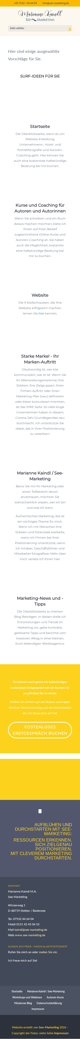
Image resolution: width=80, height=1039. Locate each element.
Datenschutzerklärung (49, 1003)
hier (41, 313)
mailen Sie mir (48, 952)
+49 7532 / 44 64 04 (25, 3)
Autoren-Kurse (55, 997)
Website (40, 295)
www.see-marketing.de (30, 935)
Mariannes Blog (23, 1003)
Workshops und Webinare (27, 997)
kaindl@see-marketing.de (31, 929)
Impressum (38, 1009)
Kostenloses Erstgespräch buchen (40, 730)
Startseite (40, 126)
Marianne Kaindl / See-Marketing (46, 991)
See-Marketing (49, 1027)
